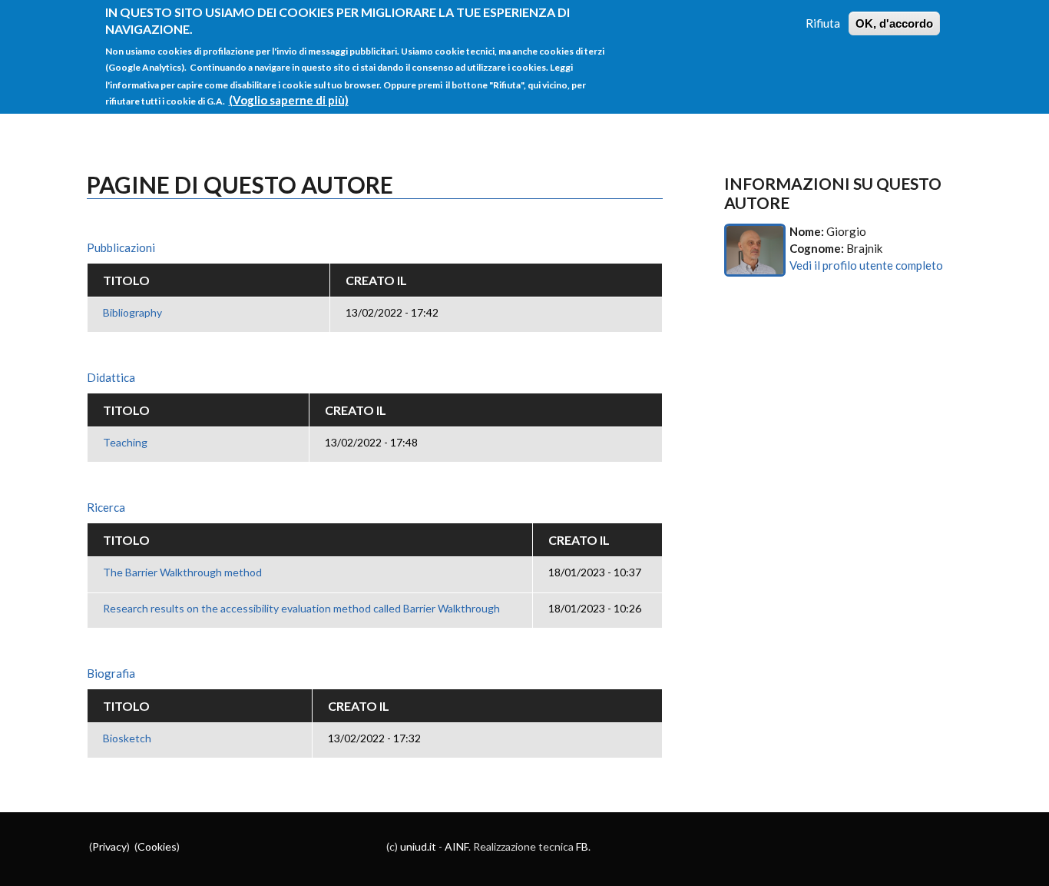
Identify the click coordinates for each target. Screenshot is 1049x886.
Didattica (111, 377)
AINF (456, 846)
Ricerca (106, 507)
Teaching (125, 442)
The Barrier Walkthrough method (182, 572)
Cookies (157, 846)
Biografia (111, 673)
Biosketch (127, 738)
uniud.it (418, 846)
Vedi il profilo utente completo (866, 265)
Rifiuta (823, 23)
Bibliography (132, 312)
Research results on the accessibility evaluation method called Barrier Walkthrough (301, 608)
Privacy (109, 846)
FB (582, 846)
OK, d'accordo (894, 23)
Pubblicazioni (121, 247)
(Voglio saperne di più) (289, 100)
